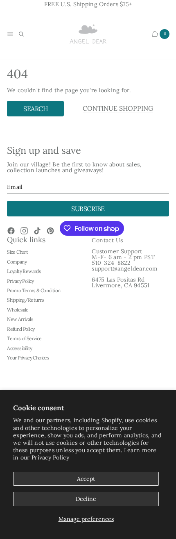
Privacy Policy (50, 457)
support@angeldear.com (125, 268)
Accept (86, 478)
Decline (86, 499)
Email (15, 187)
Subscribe (88, 209)
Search (35, 109)
